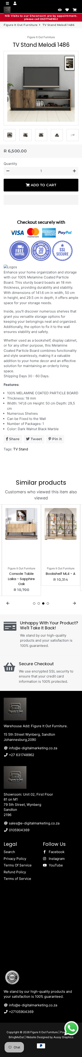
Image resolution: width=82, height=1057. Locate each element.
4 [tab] (48, 603)
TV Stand (20, 449)
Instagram (56, 858)
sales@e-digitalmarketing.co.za (33, 823)
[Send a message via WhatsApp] (71, 1028)
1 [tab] (34, 603)
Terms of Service (17, 878)
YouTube (55, 865)
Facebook (56, 852)
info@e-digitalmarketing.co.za (32, 748)
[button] (41, 200)
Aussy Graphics (63, 1037)
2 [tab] (39, 603)
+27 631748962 (21, 755)
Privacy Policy (15, 858)
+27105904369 (20, 1012)
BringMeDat (16, 1037)
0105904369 (18, 830)
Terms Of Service (18, 865)
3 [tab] (43, 603)
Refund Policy (15, 872)
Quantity (10, 163)
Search (9, 852)
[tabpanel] (21, 550)
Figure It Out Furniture (21, 25)
